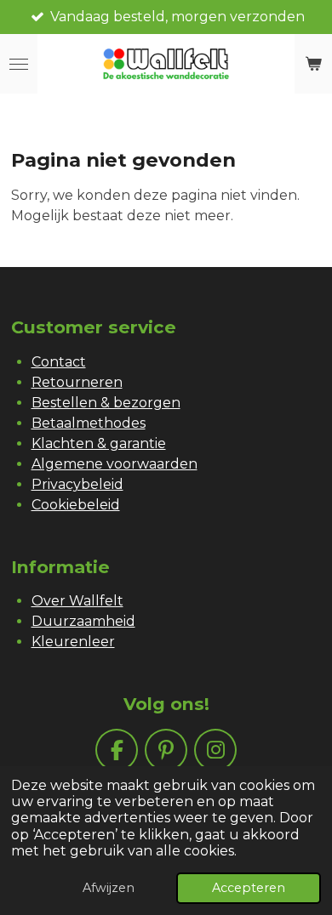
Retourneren (77, 382)
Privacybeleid (77, 484)
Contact (58, 362)
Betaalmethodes (88, 423)
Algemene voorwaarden (114, 464)
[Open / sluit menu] (18, 64)
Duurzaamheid (83, 621)
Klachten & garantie (98, 443)
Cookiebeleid (75, 505)
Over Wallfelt (77, 601)
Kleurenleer (73, 642)
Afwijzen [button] (109, 887)
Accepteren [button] (248, 887)
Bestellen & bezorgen (105, 403)
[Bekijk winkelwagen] (313, 64)
